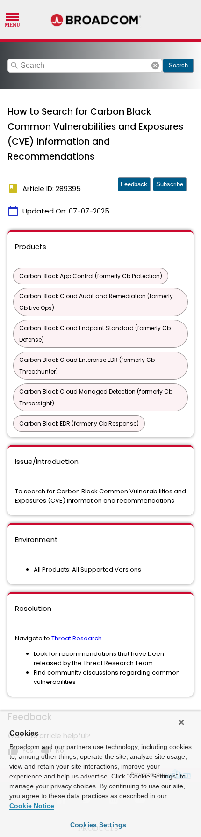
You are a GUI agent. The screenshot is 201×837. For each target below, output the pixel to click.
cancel (155, 65)
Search (178, 65)
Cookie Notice (31, 805)
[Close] (181, 722)
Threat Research (76, 638)
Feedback (134, 184)
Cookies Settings (98, 825)
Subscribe (169, 184)
